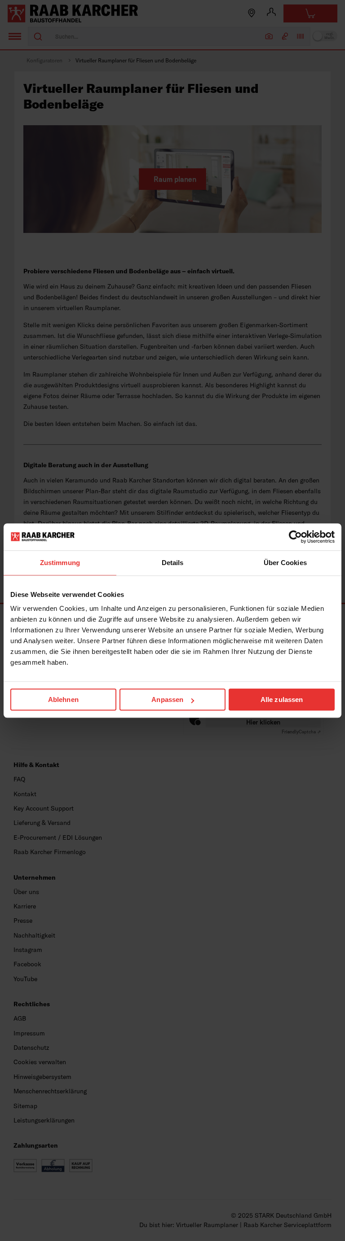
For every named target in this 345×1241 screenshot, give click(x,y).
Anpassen (167, 699)
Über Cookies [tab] (285, 562)
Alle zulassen (282, 699)
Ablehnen (63, 699)
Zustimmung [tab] (60, 562)
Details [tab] (173, 562)
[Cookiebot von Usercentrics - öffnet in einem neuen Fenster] (295, 537)
